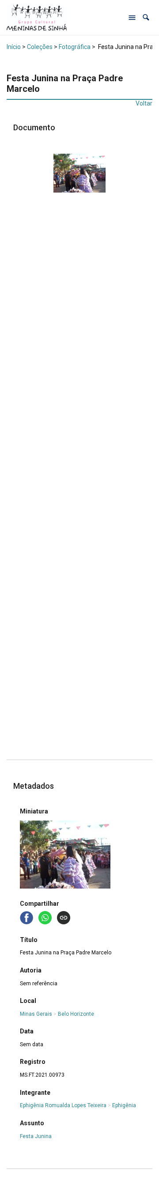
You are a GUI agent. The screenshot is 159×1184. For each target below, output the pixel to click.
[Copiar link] (63, 917)
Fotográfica (75, 46)
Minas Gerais (36, 1014)
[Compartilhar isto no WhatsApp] (45, 917)
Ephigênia (124, 1105)
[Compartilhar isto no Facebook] (27, 917)
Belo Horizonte (76, 1014)
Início (14, 46)
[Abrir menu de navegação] (132, 17)
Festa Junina (36, 1136)
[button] (146, 17)
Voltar (144, 103)
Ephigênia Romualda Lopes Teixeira (63, 1105)
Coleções (40, 46)
